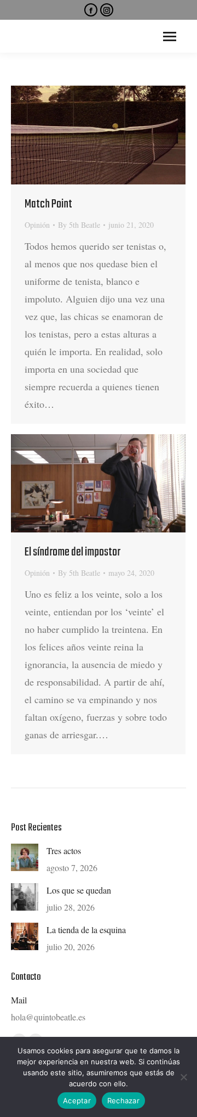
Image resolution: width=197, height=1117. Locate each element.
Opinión (37, 225)
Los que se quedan (79, 890)
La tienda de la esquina (86, 929)
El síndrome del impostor (72, 552)
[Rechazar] (183, 1076)
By (79, 225)
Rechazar (123, 1100)
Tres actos (64, 850)
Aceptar (77, 1100)
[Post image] (24, 857)
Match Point (48, 204)
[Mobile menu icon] (169, 36)
